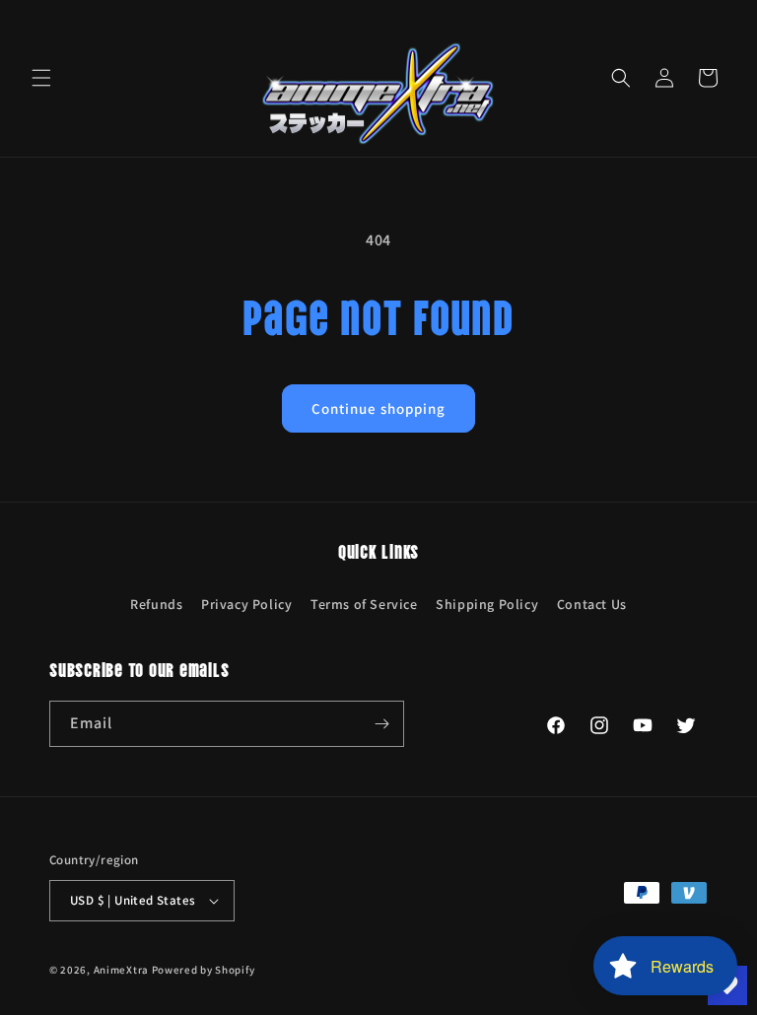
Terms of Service (364, 604)
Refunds (156, 604)
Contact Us (592, 604)
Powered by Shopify (203, 970)
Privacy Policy (246, 604)
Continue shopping (378, 408)
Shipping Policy (487, 604)
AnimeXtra (121, 970)
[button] (41, 78)
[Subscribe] (381, 724)
